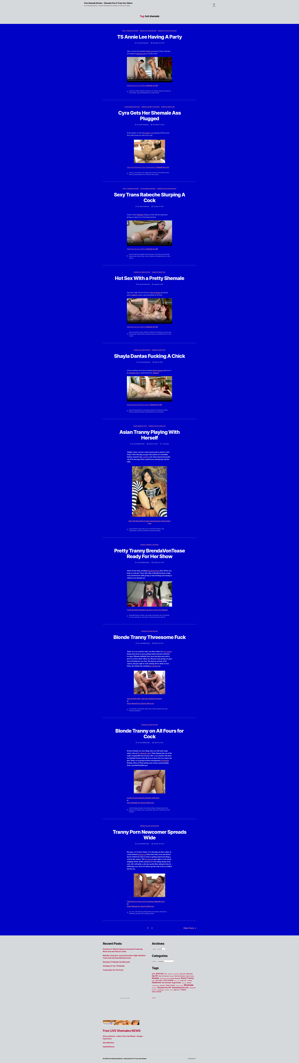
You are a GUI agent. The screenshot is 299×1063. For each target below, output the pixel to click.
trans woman (155, 92)
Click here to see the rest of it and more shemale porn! (146, 901)
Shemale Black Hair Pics (157, 426)
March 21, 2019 (153, 444)
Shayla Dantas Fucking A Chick (149, 356)
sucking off (137, 710)
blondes (134, 709)
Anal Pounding (133, 808)
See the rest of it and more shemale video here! (143, 798)
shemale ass (137, 617)
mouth (189, 983)
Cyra (142, 172)
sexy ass (165, 332)
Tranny (183, 990)
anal (153, 974)
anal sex (131, 172)
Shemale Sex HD (164, 987)
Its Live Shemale (164, 615)
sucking (171, 990)
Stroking (167, 990)
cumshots (146, 332)
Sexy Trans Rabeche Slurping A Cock (149, 197)
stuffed (152, 913)
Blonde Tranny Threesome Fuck (149, 637)
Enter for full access (140, 703)
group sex (168, 91)
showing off (192, 987)
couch (175, 980)
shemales (154, 987)
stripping (146, 913)
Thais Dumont (162, 810)
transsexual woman (154, 530)
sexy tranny (168, 652)
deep (178, 980)
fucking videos (160, 808)
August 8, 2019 (158, 284)
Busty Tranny (187, 978)
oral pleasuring (155, 985)
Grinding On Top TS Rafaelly (114, 966)
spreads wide (140, 913)
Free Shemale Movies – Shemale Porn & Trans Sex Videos (127, 1058)
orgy (138, 92)
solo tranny (145, 617)
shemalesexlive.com (139, 174)
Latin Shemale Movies (132, 107)
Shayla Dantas (141, 334)
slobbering (132, 913)
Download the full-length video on (144, 405)
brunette (142, 615)
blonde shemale (140, 91)
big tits (131, 254)
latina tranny (140, 256)
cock (133, 911)
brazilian (140, 808)
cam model (148, 615)
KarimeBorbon (108, 1043)
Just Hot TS (154, 997)
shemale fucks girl (151, 334)
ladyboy (158, 528)
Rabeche (152, 256)
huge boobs (176, 983)
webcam (162, 617)
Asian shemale (133, 528)
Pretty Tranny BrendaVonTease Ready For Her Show (149, 553)
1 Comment (165, 444)
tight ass (177, 990)
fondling (189, 980)
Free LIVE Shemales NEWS (122, 1031)
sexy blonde (148, 810)
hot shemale (132, 92)
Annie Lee (132, 91)
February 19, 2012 (159, 844)
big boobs (183, 974)
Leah (144, 457)
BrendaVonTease (134, 615)
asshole (170, 973)
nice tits (131, 617)
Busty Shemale (149, 254)
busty (168, 978)
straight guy (160, 990)
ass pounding (176, 973)
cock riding (137, 172)
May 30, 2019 (159, 362)
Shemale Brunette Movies (150, 107)
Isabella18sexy (108, 1047)
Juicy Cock (184, 982)
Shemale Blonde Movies (148, 31)
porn (143, 810)
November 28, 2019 (158, 43)
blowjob (147, 91)
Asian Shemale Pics (140, 426)
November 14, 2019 (158, 124)
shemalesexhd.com (145, 92)
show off (155, 810)
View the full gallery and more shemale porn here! (144, 699)
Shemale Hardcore (168, 107)
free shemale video (144, 753)
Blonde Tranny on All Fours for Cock (149, 733)
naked (146, 709)
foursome (161, 91)
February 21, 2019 (159, 562)
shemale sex (142, 854)
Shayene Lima (160, 709)
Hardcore (155, 172)
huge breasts (133, 256)
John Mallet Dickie (139, 444)
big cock (131, 332)
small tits (148, 174)
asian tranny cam (143, 528)
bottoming (163, 978)
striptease (146, 530)
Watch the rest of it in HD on (142, 85)
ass (130, 709)
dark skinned (138, 911)
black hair (136, 254)
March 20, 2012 (158, 643)
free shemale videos (149, 808)
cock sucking (154, 91)
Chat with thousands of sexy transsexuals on (148, 167)
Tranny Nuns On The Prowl (113, 970)
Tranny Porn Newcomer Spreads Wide (149, 835)
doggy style (148, 172)
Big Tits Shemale (164, 976)
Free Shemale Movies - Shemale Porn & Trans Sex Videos (108, 3)
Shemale (188, 985)
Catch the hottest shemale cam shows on (147, 610)
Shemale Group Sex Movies (167, 31)
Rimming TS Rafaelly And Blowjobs (116, 962)
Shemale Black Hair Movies (166, 188)
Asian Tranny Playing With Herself (149, 435)
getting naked (147, 911)
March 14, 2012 (158, 742)
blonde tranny (138, 332)
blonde (172, 976)
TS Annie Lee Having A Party (149, 37)
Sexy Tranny (152, 709)
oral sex (147, 256)
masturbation (133, 530)
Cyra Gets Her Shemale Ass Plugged (149, 115)
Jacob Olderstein (143, 43)
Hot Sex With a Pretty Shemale (149, 278)
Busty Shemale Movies (130, 31)
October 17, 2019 (159, 206)
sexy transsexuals (179, 985)
